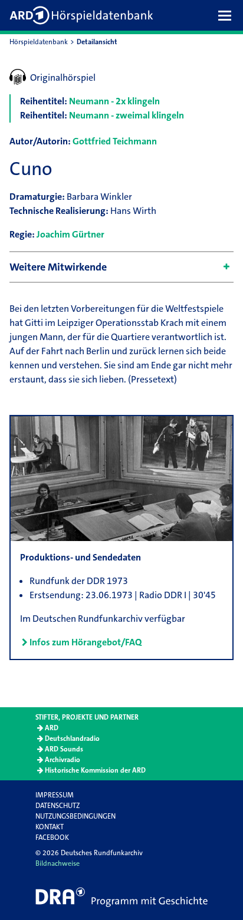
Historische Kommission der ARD (95, 770)
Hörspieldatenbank (38, 42)
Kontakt (49, 827)
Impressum (54, 795)
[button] (227, 15)
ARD (51, 728)
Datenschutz (57, 805)
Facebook (52, 837)
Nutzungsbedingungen (75, 816)
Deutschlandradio (72, 738)
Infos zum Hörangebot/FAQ (85, 642)
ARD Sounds (64, 749)
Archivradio (62, 759)
